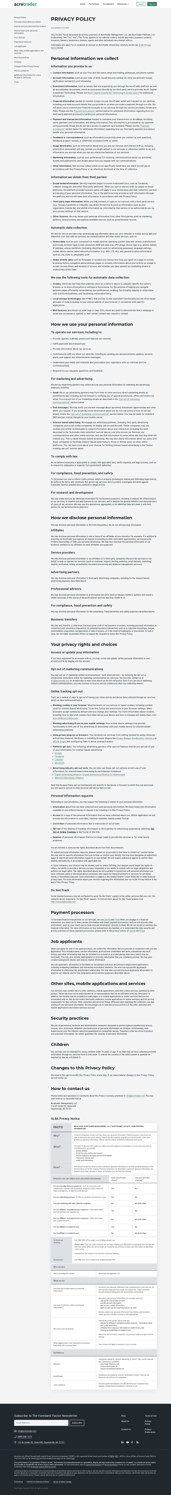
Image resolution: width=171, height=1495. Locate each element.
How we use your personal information (30, 26)
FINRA (112, 1456)
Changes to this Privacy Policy (26, 66)
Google (58, 753)
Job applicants (20, 46)
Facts (16, 82)
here (38, 1458)
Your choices (19, 38)
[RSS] (137, 1442)
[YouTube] (127, 1442)
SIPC (116, 1456)
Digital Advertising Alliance (68, 774)
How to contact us (21, 71)
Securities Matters (111, 1465)
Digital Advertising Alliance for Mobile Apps (104, 774)
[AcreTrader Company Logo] (25, 4)
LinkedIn (59, 759)
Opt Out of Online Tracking (62, 1482)
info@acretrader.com (60, 681)
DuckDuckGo (138, 738)
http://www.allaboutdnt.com (63, 902)
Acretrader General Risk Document (43, 1467)
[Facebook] (132, 1442)
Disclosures (18, 1481)
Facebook (59, 756)
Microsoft (59, 763)
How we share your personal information (25, 32)
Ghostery (149, 738)
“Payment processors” (84, 111)
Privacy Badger (123, 738)
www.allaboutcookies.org (65, 718)
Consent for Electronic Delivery (38, 1481)
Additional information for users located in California (27, 76)
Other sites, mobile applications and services (29, 52)
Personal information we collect (27, 22)
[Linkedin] (122, 1442)
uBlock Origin (59, 741)
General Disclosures (93, 1465)
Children (17, 62)
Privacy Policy (20, 18)
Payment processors (22, 42)
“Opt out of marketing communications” (90, 414)
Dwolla (107, 920)
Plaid (117, 920)
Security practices (21, 58)
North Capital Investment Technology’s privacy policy (113, 93)
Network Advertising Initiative (69, 778)
